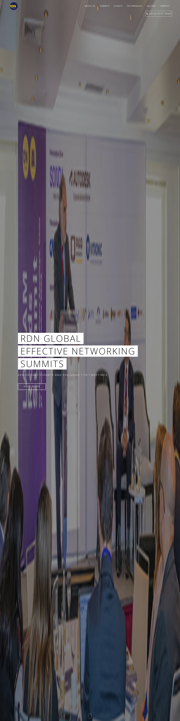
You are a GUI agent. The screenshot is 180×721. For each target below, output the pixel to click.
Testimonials (134, 6)
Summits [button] (105, 6)
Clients (118, 6)
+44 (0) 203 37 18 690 (160, 13)
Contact (165, 6)
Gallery (151, 6)
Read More (32, 386)
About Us (90, 6)
